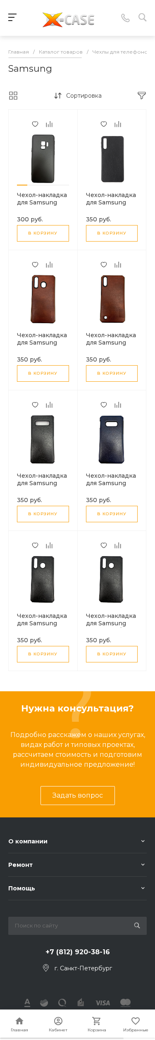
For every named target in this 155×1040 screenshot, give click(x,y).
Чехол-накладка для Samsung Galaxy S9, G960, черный (42, 206)
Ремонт (20, 865)
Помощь (21, 888)
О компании (28, 841)
